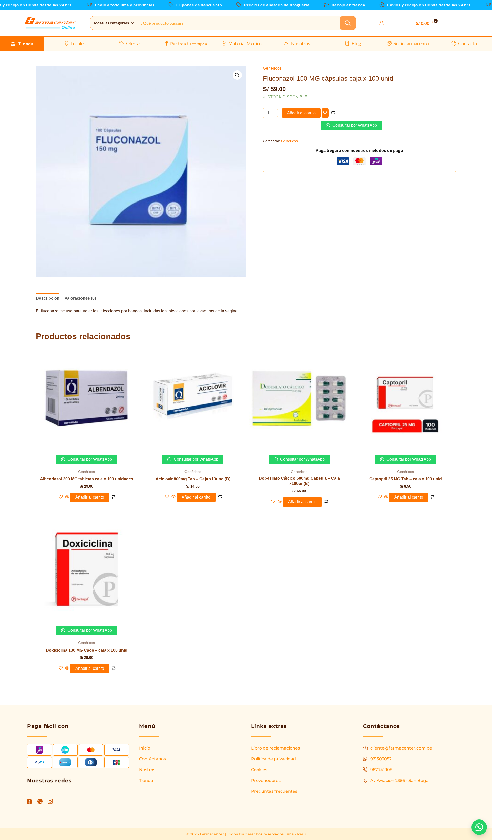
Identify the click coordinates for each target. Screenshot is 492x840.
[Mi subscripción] (382, 23)
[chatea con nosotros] (479, 827)
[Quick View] (67, 497)
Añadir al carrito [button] (89, 497)
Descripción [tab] (47, 298)
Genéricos (272, 68)
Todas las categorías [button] (111, 22)
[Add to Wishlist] (325, 113)
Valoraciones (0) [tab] (80, 298)
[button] (462, 23)
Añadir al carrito (301, 113)
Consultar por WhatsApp (354, 125)
